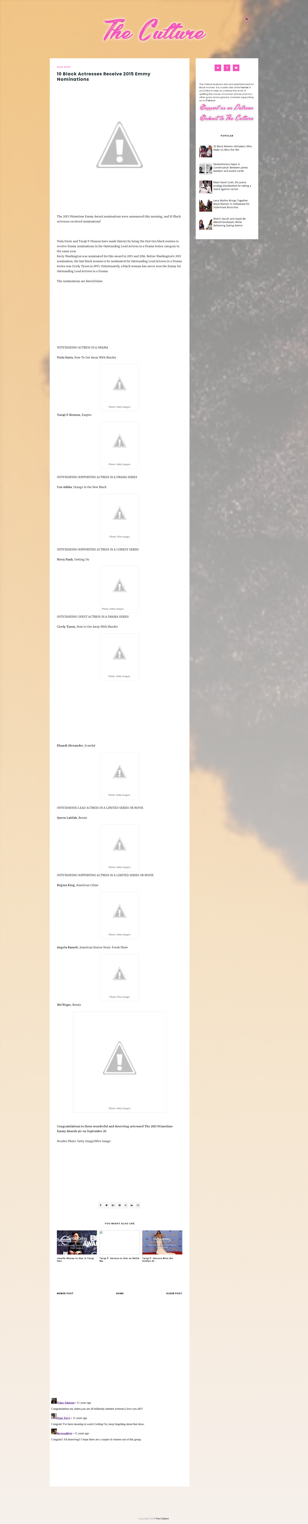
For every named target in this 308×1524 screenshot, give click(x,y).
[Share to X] (106, 1205)
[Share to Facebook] (100, 1205)
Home (120, 1293)
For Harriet (242, 87)
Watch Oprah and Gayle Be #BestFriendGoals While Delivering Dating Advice (229, 222)
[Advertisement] (120, 309)
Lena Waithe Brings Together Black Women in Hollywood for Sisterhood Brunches (231, 204)
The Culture (162, 1518)
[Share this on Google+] (113, 1205)
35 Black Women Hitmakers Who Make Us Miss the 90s (232, 148)
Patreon (210, 100)
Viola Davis (64, 67)
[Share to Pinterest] (138, 1205)
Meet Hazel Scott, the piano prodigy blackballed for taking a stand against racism (232, 186)
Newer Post (65, 1293)
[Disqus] (119, 1349)
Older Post (174, 1293)
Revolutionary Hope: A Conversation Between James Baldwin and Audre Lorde (230, 167)
